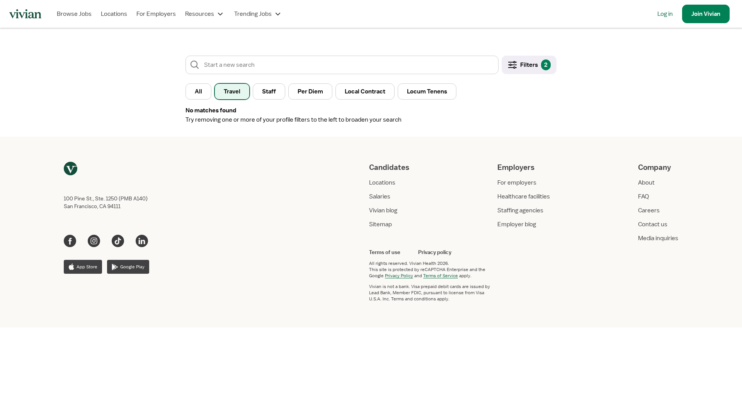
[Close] (482, 45)
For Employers (156, 14)
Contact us (652, 224)
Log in (665, 14)
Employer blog (516, 224)
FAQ (643, 196)
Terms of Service (440, 276)
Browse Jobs (74, 14)
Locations (114, 14)
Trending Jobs (253, 14)
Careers (649, 210)
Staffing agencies (520, 210)
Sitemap (380, 224)
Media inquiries (658, 238)
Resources (199, 14)
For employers (516, 182)
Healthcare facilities (523, 196)
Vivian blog (383, 210)
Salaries (379, 196)
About (646, 182)
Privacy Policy (399, 276)
